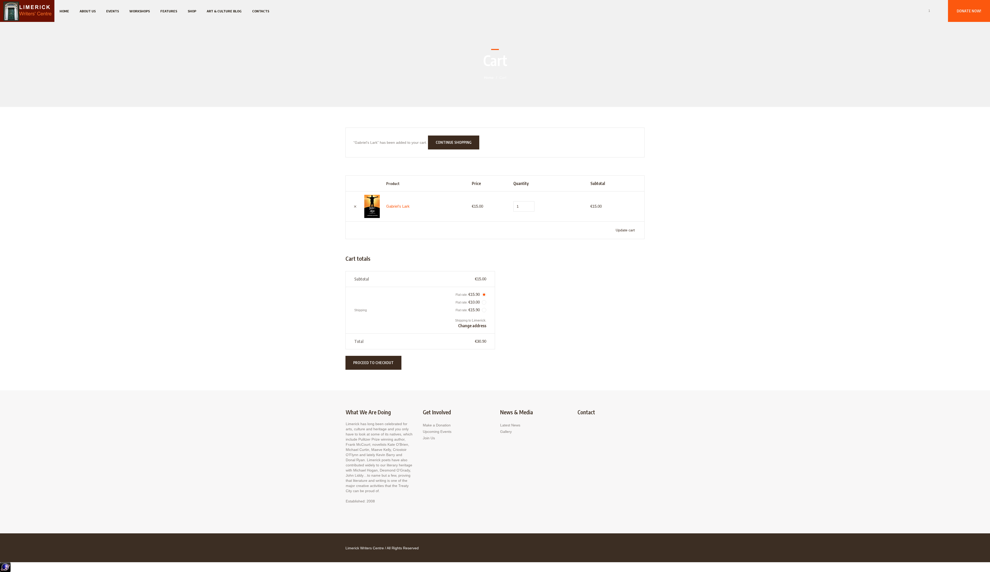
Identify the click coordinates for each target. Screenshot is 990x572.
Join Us (429, 438)
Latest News (510, 425)
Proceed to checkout (373, 362)
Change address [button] (472, 325)
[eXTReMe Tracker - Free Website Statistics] (5, 567)
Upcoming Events (437, 432)
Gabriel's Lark (398, 206)
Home (489, 77)
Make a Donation (437, 425)
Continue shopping (454, 142)
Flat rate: (468, 294)
